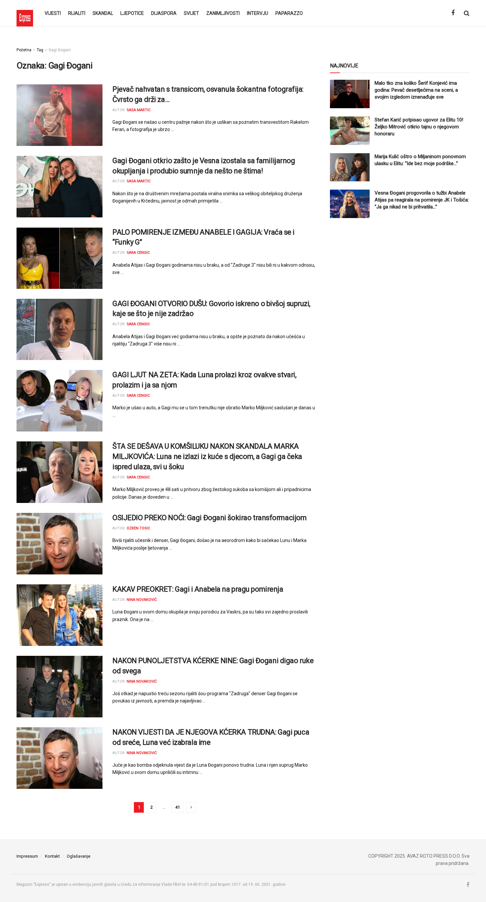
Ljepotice (132, 13)
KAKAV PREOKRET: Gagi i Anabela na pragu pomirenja (197, 589)
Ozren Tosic (138, 528)
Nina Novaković (142, 600)
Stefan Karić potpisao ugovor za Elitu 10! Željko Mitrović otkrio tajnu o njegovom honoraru (419, 127)
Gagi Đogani (60, 50)
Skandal (103, 13)
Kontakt (52, 856)
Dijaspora (164, 13)
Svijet (191, 13)
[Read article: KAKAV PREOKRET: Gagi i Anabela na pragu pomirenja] (59, 615)
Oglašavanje (78, 856)
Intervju (257, 13)
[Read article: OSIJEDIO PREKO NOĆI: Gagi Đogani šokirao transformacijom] (59, 543)
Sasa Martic (138, 110)
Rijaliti (76, 13)
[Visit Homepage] (25, 13)
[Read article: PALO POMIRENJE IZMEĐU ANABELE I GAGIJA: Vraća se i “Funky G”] (59, 258)
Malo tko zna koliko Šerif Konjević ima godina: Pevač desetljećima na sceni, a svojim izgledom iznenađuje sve (416, 90)
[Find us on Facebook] (453, 13)
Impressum (27, 856)
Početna (24, 50)
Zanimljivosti (223, 13)
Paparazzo (289, 13)
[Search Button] (466, 13)
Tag (40, 50)
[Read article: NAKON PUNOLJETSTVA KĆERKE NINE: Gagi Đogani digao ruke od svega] (59, 686)
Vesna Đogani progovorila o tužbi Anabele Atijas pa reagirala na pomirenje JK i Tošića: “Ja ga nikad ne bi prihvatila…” (422, 200)
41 (177, 807)
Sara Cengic (138, 252)
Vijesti (53, 13)
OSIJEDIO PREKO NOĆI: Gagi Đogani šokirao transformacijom (209, 518)
